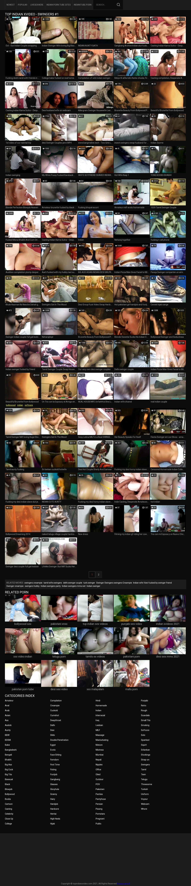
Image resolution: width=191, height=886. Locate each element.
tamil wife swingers (53, 583)
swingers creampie (33, 583)
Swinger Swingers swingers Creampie (114, 583)
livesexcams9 (123, 883)
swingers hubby (32, 586)
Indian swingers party (51, 586)
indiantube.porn (82, 5)
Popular (22, 5)
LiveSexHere (36, 5)
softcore (29, 405)
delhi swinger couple (72, 583)
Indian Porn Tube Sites (59, 5)
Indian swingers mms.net (74, 586)
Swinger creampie (15, 586)
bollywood (11, 405)
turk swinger (89, 583)
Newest (11, 5)
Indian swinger (93, 586)
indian (20, 405)
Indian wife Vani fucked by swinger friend (152, 583)
